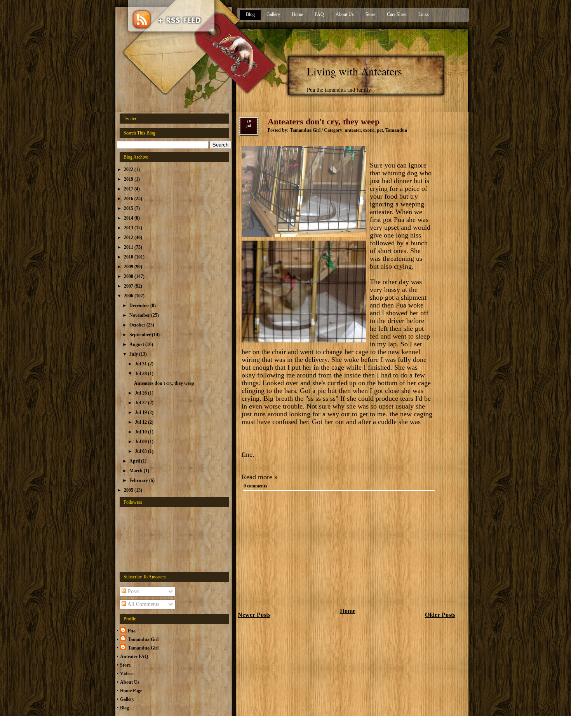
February (139, 480)
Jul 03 (141, 451)
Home (297, 14)
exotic (368, 130)
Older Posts (440, 614)
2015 (129, 208)
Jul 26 (141, 393)
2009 (129, 266)
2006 (129, 296)
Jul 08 (141, 441)
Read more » (260, 477)
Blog (250, 14)
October (137, 325)
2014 (129, 218)
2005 (129, 490)
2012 (129, 237)
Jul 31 (141, 364)
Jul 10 (141, 432)
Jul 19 (141, 412)
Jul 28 (141, 373)
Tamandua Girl (143, 639)
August (137, 344)
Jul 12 (141, 422)
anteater (353, 130)
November (140, 315)
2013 (129, 228)
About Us (345, 14)
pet (380, 130)
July (134, 354)
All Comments (142, 604)
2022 (129, 169)
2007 (129, 286)
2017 (129, 189)
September (140, 334)
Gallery (273, 14)
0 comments (255, 486)
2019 (129, 179)
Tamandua (396, 130)
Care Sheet (397, 14)
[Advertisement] (296, 551)
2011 (129, 247)
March (136, 470)
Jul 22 (141, 402)
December (139, 305)
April (135, 461)
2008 (129, 276)
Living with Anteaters (354, 71)
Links (423, 14)
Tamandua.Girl (143, 648)
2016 (129, 198)
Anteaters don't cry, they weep (164, 383)
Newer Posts (254, 614)
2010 (129, 257)
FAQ (319, 14)
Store (370, 14)
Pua (132, 631)
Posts (132, 591)
